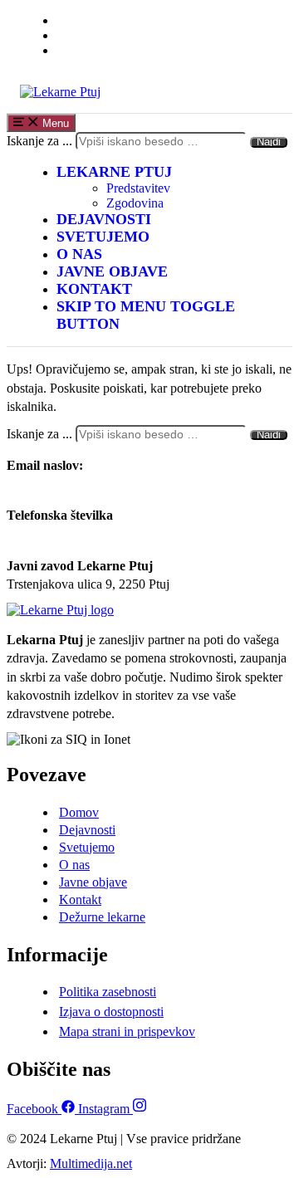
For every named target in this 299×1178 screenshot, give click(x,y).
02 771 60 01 (41, 534)
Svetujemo (103, 236)
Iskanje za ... (39, 141)
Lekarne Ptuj (114, 172)
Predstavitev (138, 188)
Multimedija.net (91, 1163)
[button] (79, 812)
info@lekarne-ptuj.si (60, 484)
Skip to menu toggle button (145, 315)
